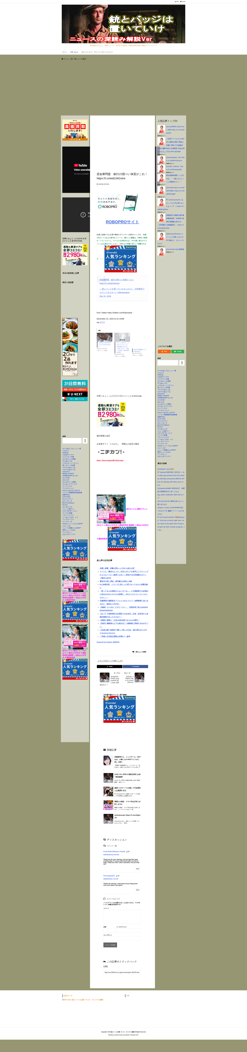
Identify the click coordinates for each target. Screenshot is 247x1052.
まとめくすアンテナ (69, 484)
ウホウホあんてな (68, 470)
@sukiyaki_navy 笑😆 (165, 469)
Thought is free (134, 1034)
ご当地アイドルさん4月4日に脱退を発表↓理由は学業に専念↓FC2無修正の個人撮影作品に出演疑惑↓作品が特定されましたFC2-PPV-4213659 (170, 145)
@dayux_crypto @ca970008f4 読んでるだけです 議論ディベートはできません (170, 511)
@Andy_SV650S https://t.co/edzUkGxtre (105, 344)
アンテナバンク (68, 488)
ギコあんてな (67, 461)
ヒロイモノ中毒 (68, 457)
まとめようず (67, 507)
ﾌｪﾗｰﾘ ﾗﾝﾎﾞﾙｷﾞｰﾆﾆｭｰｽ (69, 511)
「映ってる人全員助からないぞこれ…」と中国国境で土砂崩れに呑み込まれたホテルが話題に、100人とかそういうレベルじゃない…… (124, 594)
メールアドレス (121, 927)
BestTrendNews (68, 503)
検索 (64, 436)
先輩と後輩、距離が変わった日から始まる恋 (117, 568)
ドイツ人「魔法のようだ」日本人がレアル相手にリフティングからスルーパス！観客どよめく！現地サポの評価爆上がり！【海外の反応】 (124, 575)
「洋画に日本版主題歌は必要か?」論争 (115, 636)
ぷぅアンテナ (67, 486)
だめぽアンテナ (68, 455)
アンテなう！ (67, 532)
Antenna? (66, 472)
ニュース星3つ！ (68, 509)
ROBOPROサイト (122, 222)
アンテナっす (67, 521)
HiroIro (65, 505)
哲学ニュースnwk (68, 530)
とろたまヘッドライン (70, 463)
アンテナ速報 (67, 513)
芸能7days (66, 495)
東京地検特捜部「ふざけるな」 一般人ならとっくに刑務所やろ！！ (175, 178)
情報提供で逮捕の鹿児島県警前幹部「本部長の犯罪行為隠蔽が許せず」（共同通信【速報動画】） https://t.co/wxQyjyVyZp (170, 221)
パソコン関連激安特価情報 (72, 493)
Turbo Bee (66, 497)
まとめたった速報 (68, 459)
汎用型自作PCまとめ (70, 476)
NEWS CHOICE (68, 473)
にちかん (65, 451)
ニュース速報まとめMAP (71, 528)
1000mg (65, 453)
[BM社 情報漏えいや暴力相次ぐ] (140, 341)
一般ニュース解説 (79, 59)
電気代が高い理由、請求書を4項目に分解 (116, 581)
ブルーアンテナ (68, 515)
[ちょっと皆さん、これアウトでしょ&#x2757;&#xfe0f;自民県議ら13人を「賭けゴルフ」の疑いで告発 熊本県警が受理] (122, 337)
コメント (106, 908)
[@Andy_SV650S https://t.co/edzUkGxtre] (104, 337)
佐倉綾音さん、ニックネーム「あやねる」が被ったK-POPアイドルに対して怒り (127, 759)
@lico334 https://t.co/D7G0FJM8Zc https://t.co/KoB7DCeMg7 (175, 191)
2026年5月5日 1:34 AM (110, 879)
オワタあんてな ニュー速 (71, 448)
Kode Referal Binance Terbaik (114, 851)
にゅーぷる (66, 526)
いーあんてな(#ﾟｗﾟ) (70, 517)
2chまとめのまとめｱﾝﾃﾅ (71, 490)
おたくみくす (67, 501)
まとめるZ (66, 478)
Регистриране (109, 876)
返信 (137, 869)
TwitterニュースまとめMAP (72, 524)
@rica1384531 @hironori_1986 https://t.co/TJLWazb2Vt (175, 130)
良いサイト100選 (68, 465)
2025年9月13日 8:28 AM (111, 854)
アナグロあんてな (68, 467)
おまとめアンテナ (68, 534)
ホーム (65, 59)
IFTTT (102, 322)
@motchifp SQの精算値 (175, 249)
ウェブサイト (107, 935)
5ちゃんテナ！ (67, 499)
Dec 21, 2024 (105, 296)
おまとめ (65, 480)
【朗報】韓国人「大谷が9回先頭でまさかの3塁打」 (120, 620)
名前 (104, 927)
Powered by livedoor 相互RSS (108, 642)
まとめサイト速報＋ (69, 482)
